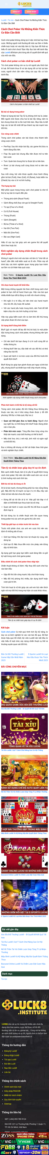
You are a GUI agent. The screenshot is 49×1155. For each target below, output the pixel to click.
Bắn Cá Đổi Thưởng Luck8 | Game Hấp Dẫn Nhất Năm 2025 (12, 657)
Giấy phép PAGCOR (12, 1091)
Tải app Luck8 (10, 1059)
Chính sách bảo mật (12, 1087)
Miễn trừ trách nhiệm (13, 1095)
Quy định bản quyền (12, 1099)
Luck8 (3, 20)
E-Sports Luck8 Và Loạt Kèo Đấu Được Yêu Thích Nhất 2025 (37, 657)
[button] (6, 4)
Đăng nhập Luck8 (11, 1055)
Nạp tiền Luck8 (10, 1068)
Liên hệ (7, 1072)
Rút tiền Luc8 (9, 1064)
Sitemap (7, 1104)
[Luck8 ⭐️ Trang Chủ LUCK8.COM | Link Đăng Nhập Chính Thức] (24, 4)
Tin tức (11, 20)
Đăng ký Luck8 (10, 1051)
